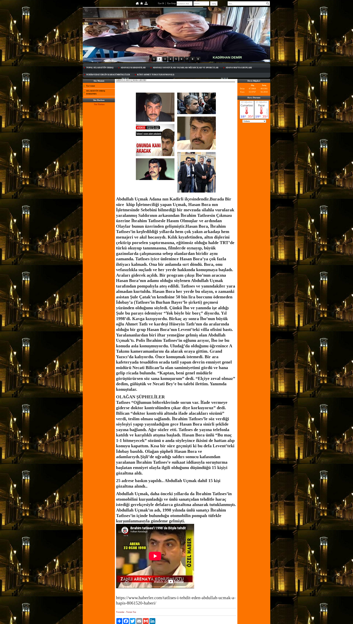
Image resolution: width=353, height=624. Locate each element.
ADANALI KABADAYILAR (133, 67)
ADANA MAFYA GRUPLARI (239, 67)
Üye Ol (161, 3)
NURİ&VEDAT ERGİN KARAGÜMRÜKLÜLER (108, 74)
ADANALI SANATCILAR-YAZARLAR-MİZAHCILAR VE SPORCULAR (185, 67)
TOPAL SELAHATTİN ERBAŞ (99, 67)
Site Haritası (99, 104)
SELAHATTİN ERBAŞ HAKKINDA (95, 92)
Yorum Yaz (131, 612)
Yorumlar (120, 612)
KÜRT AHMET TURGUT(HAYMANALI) (155, 74)
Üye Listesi (90, 86)
